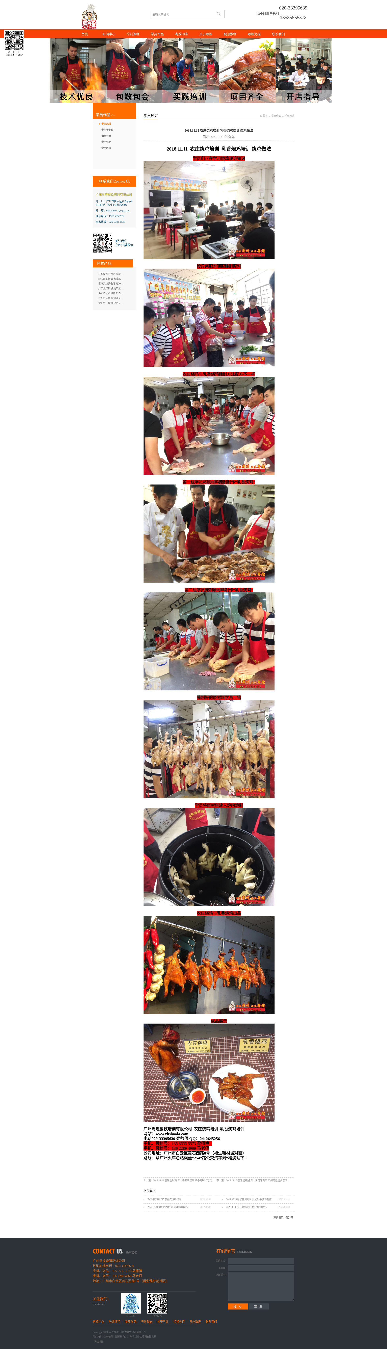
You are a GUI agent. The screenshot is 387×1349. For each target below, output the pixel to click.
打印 (289, 1217)
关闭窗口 (278, 1217)
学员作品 (276, 115)
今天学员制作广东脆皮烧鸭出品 (164, 1199)
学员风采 (289, 115)
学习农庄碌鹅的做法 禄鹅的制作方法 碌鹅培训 (123, 303)
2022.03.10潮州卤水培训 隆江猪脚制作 (168, 1207)
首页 (84, 34)
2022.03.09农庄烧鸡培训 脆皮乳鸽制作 (246, 1207)
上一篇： (178, 1180)
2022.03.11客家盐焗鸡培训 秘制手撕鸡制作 (249, 1199)
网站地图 (98, 1341)
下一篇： (251, 1180)
